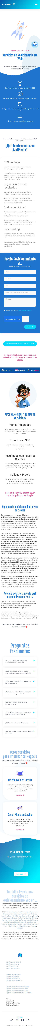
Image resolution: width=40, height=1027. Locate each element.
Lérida (32, 920)
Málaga (11, 922)
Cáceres (23, 914)
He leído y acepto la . (19, 310)
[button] (36, 4)
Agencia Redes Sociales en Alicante (17, 987)
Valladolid (22, 926)
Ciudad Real (12, 916)
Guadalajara (6, 918)
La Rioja (15, 920)
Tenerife (19, 924)
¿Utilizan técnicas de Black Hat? (17, 723)
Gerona (30, 916)
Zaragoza (20, 928)
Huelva (20, 918)
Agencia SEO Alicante (13, 978)
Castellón (4, 916)
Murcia (16, 922)
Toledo (10, 926)
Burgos (17, 914)
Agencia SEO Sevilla (12, 976)
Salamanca (12, 924)
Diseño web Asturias (12, 964)
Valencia (15, 926)
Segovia (25, 924)
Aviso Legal (10, 1001)
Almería (25, 912)
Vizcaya (27, 926)
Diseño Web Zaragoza (13, 968)
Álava (9, 912)
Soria (29, 924)
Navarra (21, 922)
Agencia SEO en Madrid (13, 974)
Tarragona (35, 924)
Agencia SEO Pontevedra (14, 980)
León (28, 920)
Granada (35, 916)
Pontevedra (4, 924)
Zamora (33, 926)
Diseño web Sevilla (12, 966)
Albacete (14, 912)
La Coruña (9, 920)
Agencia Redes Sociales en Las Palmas (18, 993)
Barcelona (11, 914)
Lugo (36, 920)
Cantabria (34, 914)
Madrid (6, 922)
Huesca (25, 918)
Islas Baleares (32, 918)
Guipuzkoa (14, 918)
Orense (27, 922)
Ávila (36, 912)
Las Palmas (22, 920)
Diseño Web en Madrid (13, 962)
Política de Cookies (12, 1005)
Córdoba (19, 916)
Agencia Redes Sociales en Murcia (17, 991)
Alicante (20, 912)
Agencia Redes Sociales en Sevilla (17, 989)
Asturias (31, 912)
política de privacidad (25, 310)
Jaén (3, 920)
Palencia (33, 922)
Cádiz (28, 914)
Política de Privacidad (13, 1003)
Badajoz (5, 914)
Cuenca (24, 916)
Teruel (5, 926)
